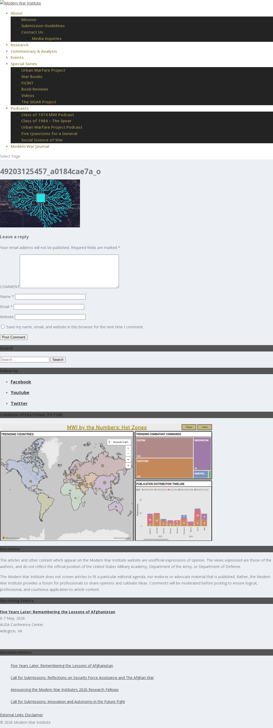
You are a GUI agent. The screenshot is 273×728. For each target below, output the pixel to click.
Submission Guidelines (43, 25)
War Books (31, 76)
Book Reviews (34, 89)
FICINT (27, 82)
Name (7, 296)
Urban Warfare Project (43, 70)
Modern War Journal (30, 146)
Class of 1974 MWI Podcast (47, 114)
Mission (28, 19)
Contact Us (32, 32)
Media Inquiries (47, 38)
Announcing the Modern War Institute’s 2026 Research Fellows (65, 689)
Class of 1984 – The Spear (46, 120)
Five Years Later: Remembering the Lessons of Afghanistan (62, 665)
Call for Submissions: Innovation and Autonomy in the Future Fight (68, 701)
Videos (27, 95)
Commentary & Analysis (34, 51)
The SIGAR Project (38, 101)
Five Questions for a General (49, 133)
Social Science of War (42, 139)
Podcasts (20, 108)
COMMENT (10, 286)
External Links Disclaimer (21, 714)
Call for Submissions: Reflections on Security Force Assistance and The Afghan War (82, 677)
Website (7, 316)
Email (6, 306)
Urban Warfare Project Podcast (51, 127)
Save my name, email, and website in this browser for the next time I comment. (75, 326)
